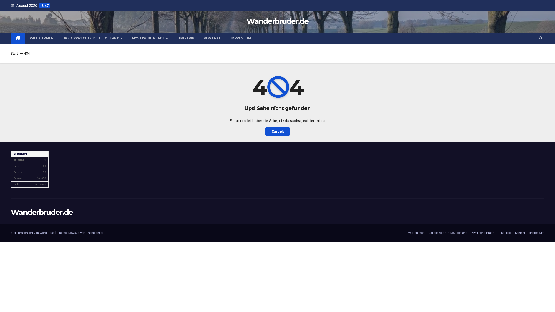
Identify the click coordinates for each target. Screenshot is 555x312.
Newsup (73, 232)
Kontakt (212, 38)
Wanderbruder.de (277, 21)
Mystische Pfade (149, 38)
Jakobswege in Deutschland (92, 38)
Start (14, 53)
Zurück (277, 131)
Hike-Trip (185, 38)
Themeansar (94, 232)
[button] (540, 38)
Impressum (241, 38)
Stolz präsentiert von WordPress (33, 232)
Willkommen (42, 38)
